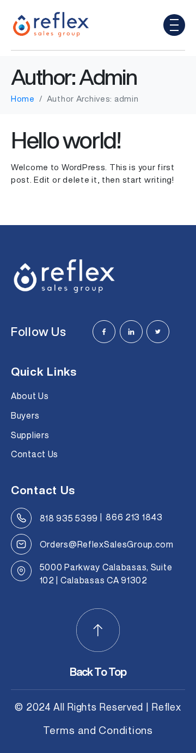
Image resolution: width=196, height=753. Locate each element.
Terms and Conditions (97, 730)
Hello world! (66, 139)
